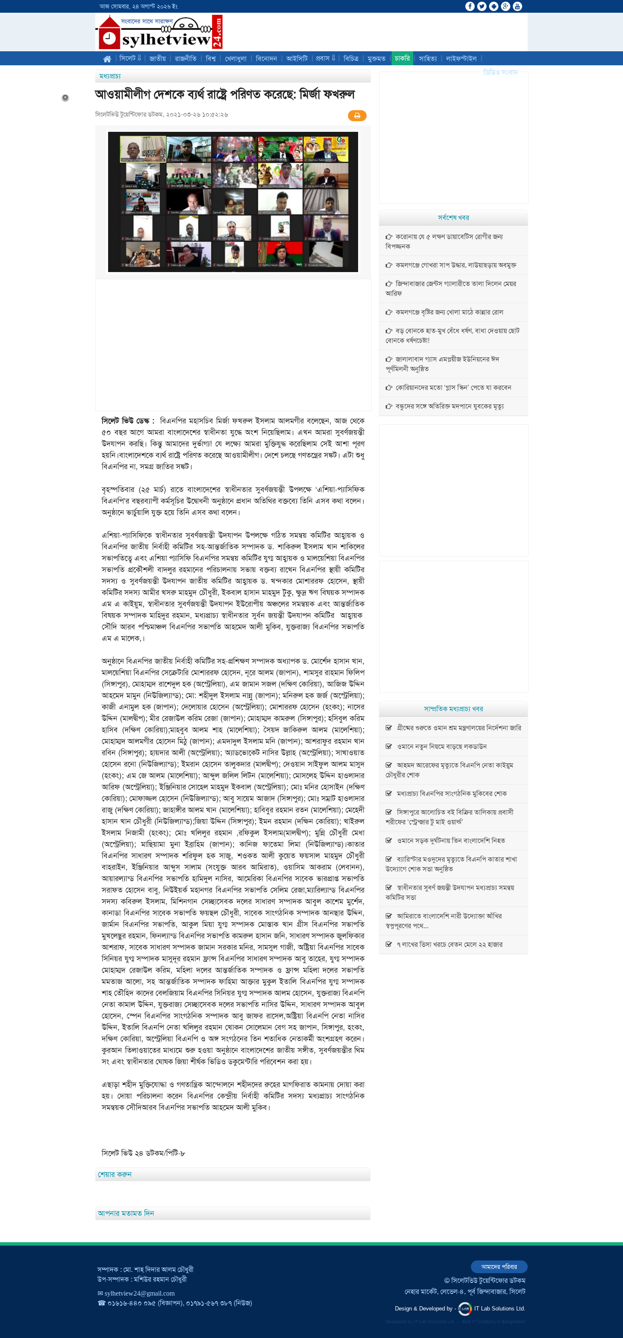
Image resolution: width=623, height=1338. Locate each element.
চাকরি (402, 58)
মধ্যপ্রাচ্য (110, 76)
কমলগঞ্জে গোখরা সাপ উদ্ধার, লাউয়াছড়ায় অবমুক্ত (454, 265)
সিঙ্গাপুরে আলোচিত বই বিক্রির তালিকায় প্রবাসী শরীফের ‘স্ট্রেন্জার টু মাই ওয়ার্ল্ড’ (450, 817)
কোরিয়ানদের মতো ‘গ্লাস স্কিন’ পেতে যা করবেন (452, 387)
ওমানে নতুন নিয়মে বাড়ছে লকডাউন (439, 746)
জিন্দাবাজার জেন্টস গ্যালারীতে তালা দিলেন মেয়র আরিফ (451, 288)
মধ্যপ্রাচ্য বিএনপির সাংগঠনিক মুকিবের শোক (449, 793)
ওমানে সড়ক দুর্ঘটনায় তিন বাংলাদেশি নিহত (448, 840)
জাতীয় (158, 58)
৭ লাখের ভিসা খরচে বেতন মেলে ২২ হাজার (447, 944)
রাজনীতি (186, 58)
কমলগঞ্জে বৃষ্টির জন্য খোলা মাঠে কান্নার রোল (447, 312)
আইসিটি (297, 58)
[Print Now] (357, 115)
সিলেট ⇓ (131, 58)
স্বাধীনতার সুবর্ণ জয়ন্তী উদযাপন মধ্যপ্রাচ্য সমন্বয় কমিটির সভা (450, 892)
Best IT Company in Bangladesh (494, 1321)
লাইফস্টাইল (461, 58)
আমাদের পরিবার (499, 1267)
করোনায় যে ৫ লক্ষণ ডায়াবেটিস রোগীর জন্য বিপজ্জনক (444, 241)
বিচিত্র (351, 58)
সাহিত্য (428, 58)
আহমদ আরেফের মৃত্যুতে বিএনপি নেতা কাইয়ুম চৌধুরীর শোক (449, 770)
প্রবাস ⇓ (326, 58)
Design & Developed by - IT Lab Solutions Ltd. (460, 1308)
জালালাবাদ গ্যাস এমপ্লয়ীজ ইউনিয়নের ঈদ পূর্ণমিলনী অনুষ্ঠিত (442, 364)
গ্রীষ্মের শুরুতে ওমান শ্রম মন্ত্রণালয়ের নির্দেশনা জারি (456, 727)
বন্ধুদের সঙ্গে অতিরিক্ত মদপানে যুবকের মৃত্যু (448, 406)
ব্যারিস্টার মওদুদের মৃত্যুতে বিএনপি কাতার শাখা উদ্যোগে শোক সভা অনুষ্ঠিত (451, 864)
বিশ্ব (211, 58)
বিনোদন (266, 58)
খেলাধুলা (236, 58)
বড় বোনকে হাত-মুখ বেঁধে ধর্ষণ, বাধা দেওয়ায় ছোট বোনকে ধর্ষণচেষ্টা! (453, 335)
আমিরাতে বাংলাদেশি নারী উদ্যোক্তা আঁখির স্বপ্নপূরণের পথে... (444, 921)
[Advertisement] (233, 345)
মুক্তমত (377, 58)
